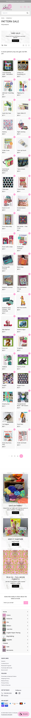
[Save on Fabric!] (15, 488)
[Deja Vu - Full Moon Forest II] (15, 562)
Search (3, 661)
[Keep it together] (15, 527)
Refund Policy (5, 681)
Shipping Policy (5, 678)
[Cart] (25, 7)
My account (4, 670)
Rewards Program (6, 665)
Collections (9, 18)
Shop (15, 544)
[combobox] (15, 13)
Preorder (15, 586)
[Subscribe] (26, 602)
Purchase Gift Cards (6, 668)
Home (3, 18)
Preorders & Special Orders (8, 676)
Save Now (15, 512)
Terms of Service (5, 685)
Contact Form (5, 663)
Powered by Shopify (6, 714)
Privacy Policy (5, 683)
